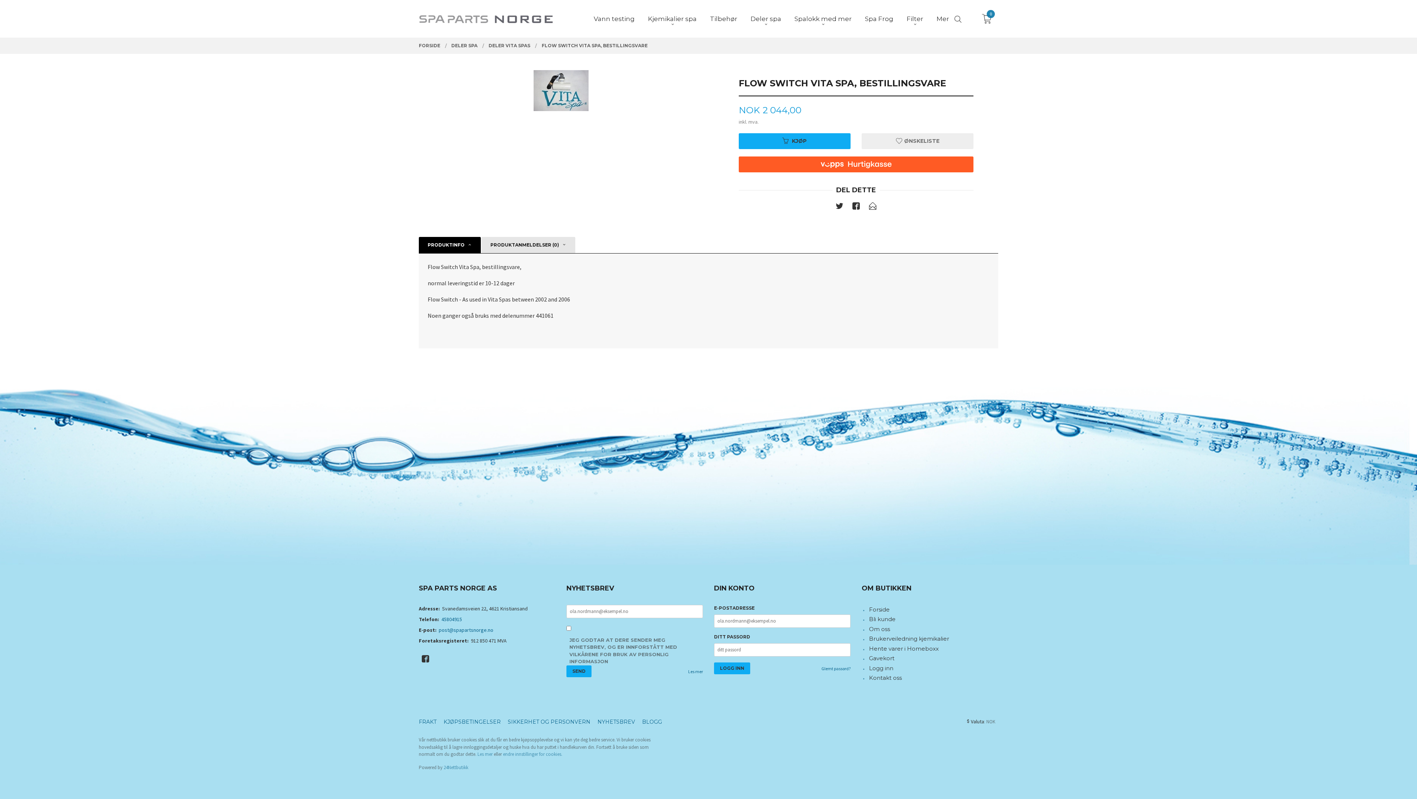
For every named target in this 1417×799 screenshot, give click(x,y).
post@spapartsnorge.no (466, 630)
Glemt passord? (836, 668)
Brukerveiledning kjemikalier (909, 638)
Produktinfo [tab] (446, 245)
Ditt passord (732, 637)
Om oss (879, 629)
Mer (943, 19)
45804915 (451, 619)
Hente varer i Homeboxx (904, 648)
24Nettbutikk (456, 767)
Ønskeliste (921, 141)
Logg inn (881, 668)
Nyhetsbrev (616, 722)
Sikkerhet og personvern (549, 722)
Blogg (652, 722)
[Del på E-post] (872, 207)
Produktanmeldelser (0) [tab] (524, 245)
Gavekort (881, 658)
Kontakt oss (885, 677)
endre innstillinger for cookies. (532, 754)
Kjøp (799, 141)
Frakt (428, 722)
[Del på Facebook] (856, 207)
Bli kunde (882, 619)
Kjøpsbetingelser (472, 722)
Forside (879, 609)
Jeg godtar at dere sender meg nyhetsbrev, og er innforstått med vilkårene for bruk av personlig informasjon (623, 651)
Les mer (695, 671)
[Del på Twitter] (839, 207)
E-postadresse (734, 608)
